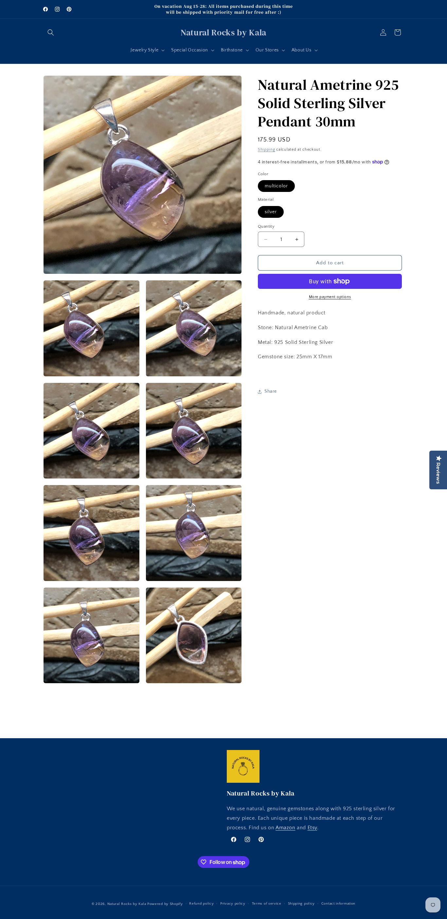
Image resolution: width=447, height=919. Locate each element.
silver (271, 212)
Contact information (338, 904)
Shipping (266, 149)
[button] (51, 32)
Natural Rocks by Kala (126, 904)
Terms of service (266, 904)
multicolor (276, 186)
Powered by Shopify (165, 904)
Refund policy (201, 904)
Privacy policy (232, 904)
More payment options (330, 297)
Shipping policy (301, 904)
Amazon (285, 828)
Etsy (312, 828)
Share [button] (270, 391)
